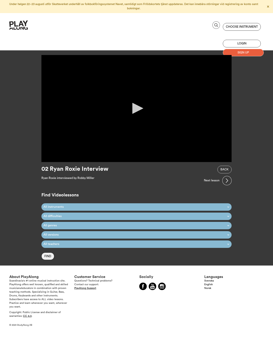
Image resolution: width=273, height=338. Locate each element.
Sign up (242, 34)
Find (47, 256)
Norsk (207, 288)
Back (224, 169)
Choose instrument (242, 26)
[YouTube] (152, 286)
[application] (136, 108)
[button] (136, 108)
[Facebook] (143, 286)
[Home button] (26, 26)
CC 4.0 (27, 316)
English (208, 284)
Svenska (209, 280)
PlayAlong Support (85, 288)
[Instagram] (162, 286)
